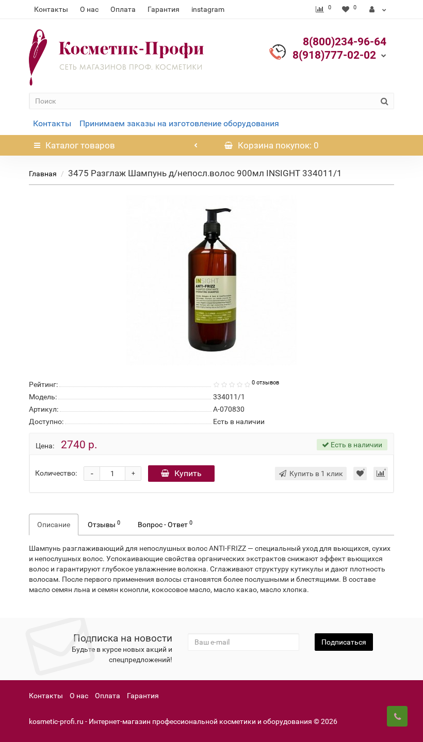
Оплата (123, 9)
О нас (89, 9)
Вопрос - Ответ (165, 524)
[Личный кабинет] (378, 9)
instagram (207, 9)
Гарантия (164, 9)
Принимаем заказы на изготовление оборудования (179, 123)
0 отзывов (265, 382)
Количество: (56, 473)
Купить (188, 473)
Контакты (51, 9)
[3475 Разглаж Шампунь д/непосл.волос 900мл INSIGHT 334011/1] (211, 280)
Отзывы (104, 524)
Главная (43, 174)
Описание (53, 524)
